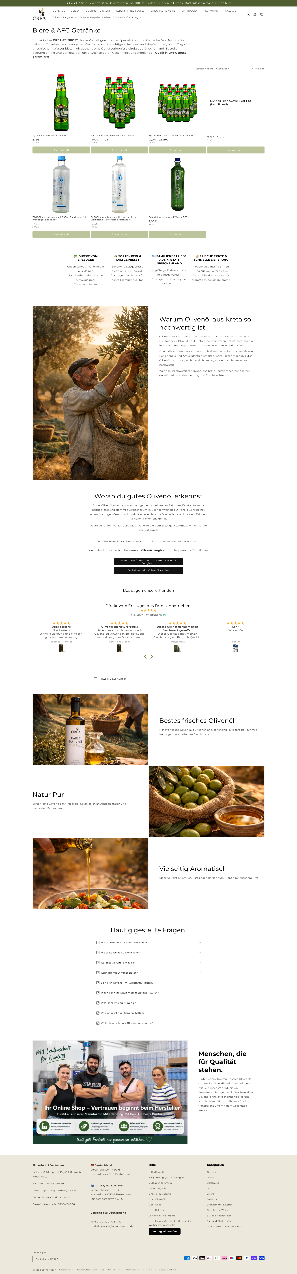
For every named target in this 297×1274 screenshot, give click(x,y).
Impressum (147, 1270)
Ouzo (210, 1188)
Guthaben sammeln (160, 1183)
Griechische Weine (218, 1210)
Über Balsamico (158, 1210)
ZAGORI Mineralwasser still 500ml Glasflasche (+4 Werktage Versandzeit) (59, 218)
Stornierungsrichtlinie (165, 1270)
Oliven (211, 1177)
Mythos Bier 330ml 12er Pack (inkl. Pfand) (171, 135)
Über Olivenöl (157, 1199)
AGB (102, 1270)
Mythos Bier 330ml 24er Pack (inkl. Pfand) (231, 102)
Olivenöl (212, 1172)
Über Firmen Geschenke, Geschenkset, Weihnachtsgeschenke (171, 1223)
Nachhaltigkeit (157, 1188)
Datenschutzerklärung (86, 1270)
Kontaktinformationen (128, 1270)
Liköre (210, 1193)
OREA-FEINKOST (48, 1270)
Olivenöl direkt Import (162, 1215)
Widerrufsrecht (66, 1270)
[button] (60, 11)
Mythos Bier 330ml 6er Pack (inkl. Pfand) (113, 135)
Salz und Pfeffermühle (220, 1221)
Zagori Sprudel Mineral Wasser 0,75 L (169, 217)
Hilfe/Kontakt (156, 1172)
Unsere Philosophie (160, 1193)
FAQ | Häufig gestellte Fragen (166, 1177)
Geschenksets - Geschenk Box (224, 1226)
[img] (148, 610)
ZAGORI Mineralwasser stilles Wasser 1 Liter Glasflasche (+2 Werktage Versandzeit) (114, 218)
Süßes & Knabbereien (219, 1215)
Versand (111, 1270)
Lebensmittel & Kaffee (220, 1204)
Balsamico (213, 1183)
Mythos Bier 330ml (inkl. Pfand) (49, 135)
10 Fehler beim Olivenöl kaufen (148, 570)
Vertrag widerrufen (165, 1231)
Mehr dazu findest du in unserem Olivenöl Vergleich (148, 562)
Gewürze (212, 1199)
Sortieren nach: (204, 68)
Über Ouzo (155, 1204)
